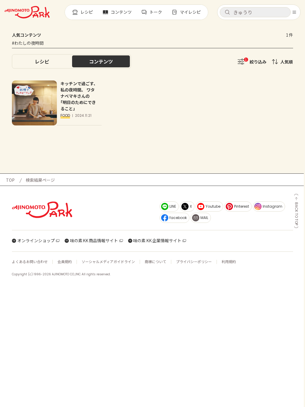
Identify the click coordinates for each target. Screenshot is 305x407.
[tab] (42, 61)
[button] (255, 12)
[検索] (227, 12)
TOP (10, 180)
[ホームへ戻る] (27, 12)
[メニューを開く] (294, 12)
